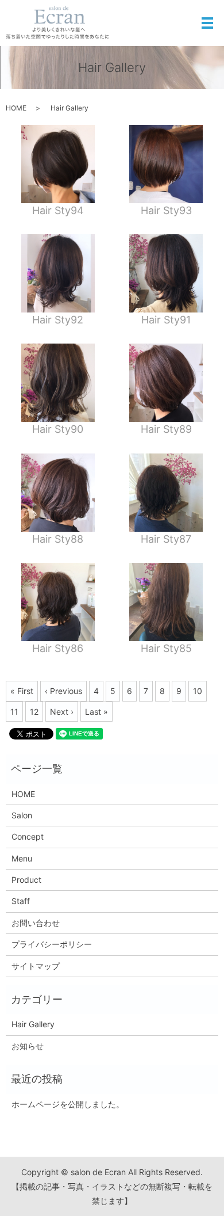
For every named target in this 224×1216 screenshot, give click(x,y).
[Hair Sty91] (166, 273)
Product (26, 880)
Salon (21, 815)
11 (14, 711)
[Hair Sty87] (166, 492)
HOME (16, 108)
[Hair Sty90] (58, 383)
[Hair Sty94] (58, 164)
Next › (62, 711)
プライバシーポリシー (51, 944)
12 (34, 711)
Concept (27, 836)
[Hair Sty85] (166, 602)
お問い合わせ (35, 923)
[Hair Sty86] (58, 602)
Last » (96, 711)
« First (21, 691)
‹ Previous (63, 691)
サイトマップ (35, 966)
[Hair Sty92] (58, 273)
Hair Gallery (33, 1024)
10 (197, 691)
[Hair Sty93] (166, 164)
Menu (21, 858)
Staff (20, 901)
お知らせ (27, 1046)
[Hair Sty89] (166, 383)
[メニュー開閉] (207, 23)
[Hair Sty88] (58, 492)
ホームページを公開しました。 (67, 1104)
